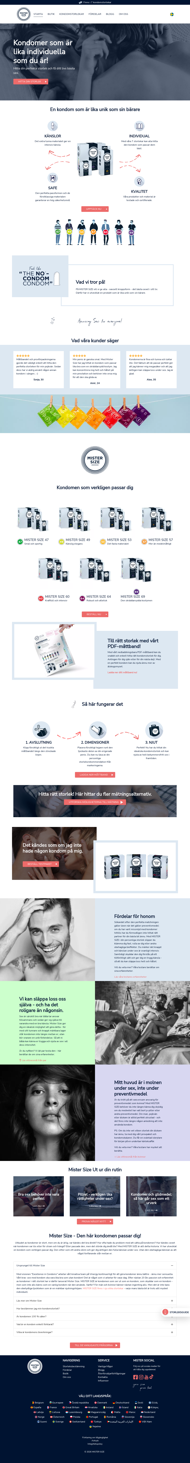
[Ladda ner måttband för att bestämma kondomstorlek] (54, 651)
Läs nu (37, 1206)
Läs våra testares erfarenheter (130, 977)
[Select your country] (172, 13)
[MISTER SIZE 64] (95, 569)
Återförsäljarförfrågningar (111, 1373)
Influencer (103, 1380)
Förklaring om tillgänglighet (95, 1437)
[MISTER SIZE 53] (115, 518)
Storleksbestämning (73, 1366)
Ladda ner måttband (94, 774)
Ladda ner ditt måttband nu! (122, 672)
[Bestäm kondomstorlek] (165, 1312)
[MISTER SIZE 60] (53, 569)
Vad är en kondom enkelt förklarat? (35, 1324)
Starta (38, 14)
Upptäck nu (93, 209)
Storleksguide (179, 1312)
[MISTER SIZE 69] (136, 569)
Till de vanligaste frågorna (94, 1345)
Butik (51, 14)
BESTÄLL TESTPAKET (40, 864)
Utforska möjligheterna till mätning (94, 802)
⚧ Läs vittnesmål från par (32, 1060)
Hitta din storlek (29, 81)
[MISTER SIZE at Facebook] (135, 1377)
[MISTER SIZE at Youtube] (146, 1377)
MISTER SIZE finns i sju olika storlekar (103, 1288)
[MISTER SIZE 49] (74, 518)
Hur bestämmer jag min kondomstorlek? (38, 1308)
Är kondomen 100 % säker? (31, 1316)
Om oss (123, 14)
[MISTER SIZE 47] (32, 518)
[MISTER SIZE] (34, 1366)
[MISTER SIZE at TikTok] (151, 1377)
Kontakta (102, 1377)
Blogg (110, 14)
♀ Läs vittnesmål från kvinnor (130, 1156)
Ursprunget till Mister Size (30, 1265)
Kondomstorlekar (71, 14)
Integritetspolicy (95, 1443)
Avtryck (95, 1440)
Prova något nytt (94, 1221)
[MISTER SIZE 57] (157, 518)
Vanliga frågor (105, 1366)
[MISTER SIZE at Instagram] (141, 1377)
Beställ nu (94, 614)
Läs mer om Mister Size (29, 1300)
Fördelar (95, 14)
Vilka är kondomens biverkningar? (34, 1332)
